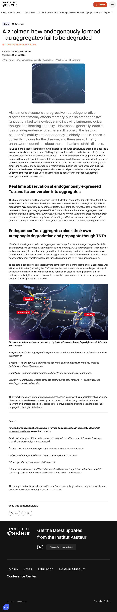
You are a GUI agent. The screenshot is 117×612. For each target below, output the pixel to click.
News (41, 12)
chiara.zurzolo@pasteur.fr (42, 462)
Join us (12, 569)
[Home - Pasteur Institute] (9, 4)
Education (46, 569)
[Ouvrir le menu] (112, 4)
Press (28, 569)
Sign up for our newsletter (61, 547)
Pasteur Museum (72, 569)
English (107, 601)
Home (4, 12)
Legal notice (22, 601)
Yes (16, 513)
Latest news (30, 12)
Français (98, 601)
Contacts (10, 601)
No (28, 513)
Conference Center (22, 576)
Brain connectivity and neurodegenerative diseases (81, 486)
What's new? (15, 12)
